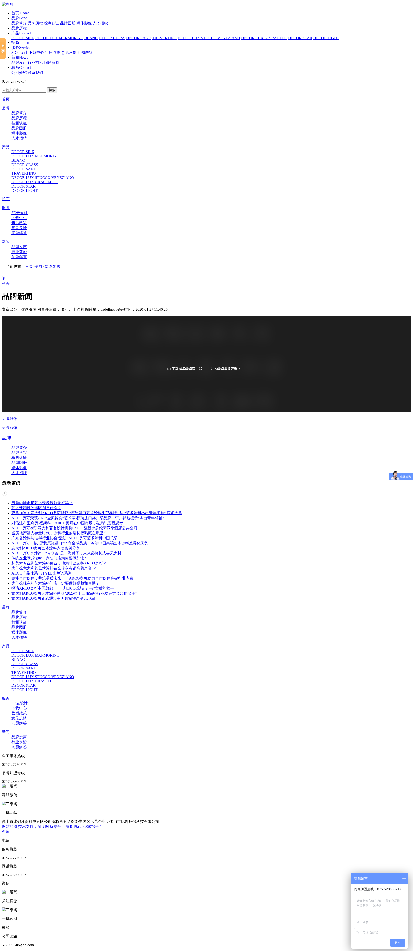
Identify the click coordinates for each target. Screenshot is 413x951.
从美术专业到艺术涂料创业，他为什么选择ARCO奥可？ (59, 563)
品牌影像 (9, 419)
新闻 (19, 57)
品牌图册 (68, 23)
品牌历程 (35, 23)
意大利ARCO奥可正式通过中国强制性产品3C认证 (53, 598)
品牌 (19, 18)
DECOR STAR (300, 38)
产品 (21, 33)
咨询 (6, 831)
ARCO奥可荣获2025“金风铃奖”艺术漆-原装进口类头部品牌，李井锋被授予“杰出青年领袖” (87, 518)
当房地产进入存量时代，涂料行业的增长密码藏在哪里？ (59, 533)
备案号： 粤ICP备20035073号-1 (76, 826)
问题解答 (85, 52)
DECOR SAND (138, 38)
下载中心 (36, 52)
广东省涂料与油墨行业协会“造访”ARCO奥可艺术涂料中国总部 (64, 538)
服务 (20, 47)
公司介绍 (19, 73)
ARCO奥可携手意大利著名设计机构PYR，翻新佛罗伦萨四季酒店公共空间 (74, 528)
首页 (20, 13)
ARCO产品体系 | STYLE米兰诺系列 (41, 573)
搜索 (52, 90)
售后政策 (52, 52)
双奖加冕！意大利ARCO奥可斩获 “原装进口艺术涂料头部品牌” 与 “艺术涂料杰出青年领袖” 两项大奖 (96, 513)
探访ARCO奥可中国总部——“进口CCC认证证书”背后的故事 (62, 588)
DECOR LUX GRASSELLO (264, 38)
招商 (20, 42)
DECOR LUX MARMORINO (59, 38)
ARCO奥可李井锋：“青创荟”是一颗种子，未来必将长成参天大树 (66, 553)
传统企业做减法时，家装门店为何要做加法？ (49, 558)
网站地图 (9, 826)
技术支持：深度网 (33, 826)
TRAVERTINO (164, 38)
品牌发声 (19, 63)
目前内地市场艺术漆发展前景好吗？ (42, 503)
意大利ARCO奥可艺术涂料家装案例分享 (45, 548)
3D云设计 (19, 52)
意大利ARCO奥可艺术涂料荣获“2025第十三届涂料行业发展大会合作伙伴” (74, 593)
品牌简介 (19, 23)
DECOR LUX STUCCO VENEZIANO (209, 38)
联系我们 (35, 73)
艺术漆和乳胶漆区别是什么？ (36, 508)
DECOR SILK (22, 38)
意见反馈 (68, 52)
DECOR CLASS (112, 38)
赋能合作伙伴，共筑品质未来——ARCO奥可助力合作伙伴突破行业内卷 (72, 578)
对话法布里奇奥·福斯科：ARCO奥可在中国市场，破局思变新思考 (67, 523)
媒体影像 (84, 23)
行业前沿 (35, 63)
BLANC (91, 38)
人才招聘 (100, 23)
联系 (21, 68)
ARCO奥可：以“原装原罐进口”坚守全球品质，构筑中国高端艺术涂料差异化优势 (79, 543)
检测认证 (51, 23)
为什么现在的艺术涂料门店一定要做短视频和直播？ (55, 583)
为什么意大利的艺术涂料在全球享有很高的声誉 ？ (54, 568)
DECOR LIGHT (326, 38)
